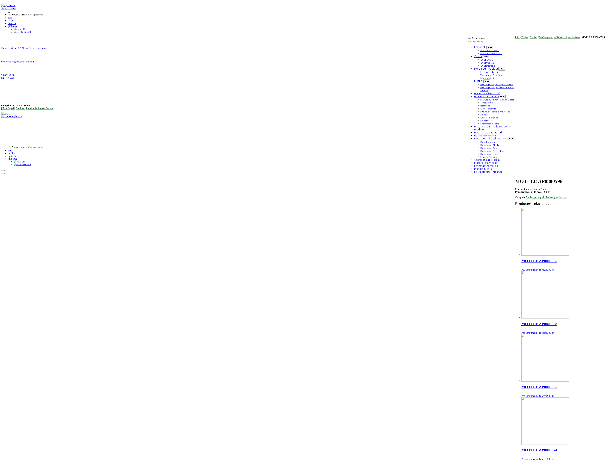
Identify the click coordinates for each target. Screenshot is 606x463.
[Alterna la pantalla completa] (9, 170)
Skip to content (8, 8)
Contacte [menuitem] (12, 156)
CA (8, 113)
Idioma (13, 26)
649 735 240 (7, 78)
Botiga (524, 37)
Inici (10, 17)
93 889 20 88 (8, 75)
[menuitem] (19, 161)
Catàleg (11, 20)
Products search (19, 14)
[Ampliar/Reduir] (12, 170)
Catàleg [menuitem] (11, 153)
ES (12, 116)
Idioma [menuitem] (13, 158)
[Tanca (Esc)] (2, 170)
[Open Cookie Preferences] (25, 140)
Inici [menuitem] (10, 150)
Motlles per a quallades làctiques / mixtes (559, 37)
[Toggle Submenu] (489, 47)
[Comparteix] (5, 170)
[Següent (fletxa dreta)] (5, 173)
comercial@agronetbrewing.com (17, 61)
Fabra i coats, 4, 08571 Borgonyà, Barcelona (23, 48)
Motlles (533, 37)
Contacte (12, 23)
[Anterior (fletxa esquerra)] (2, 173)
